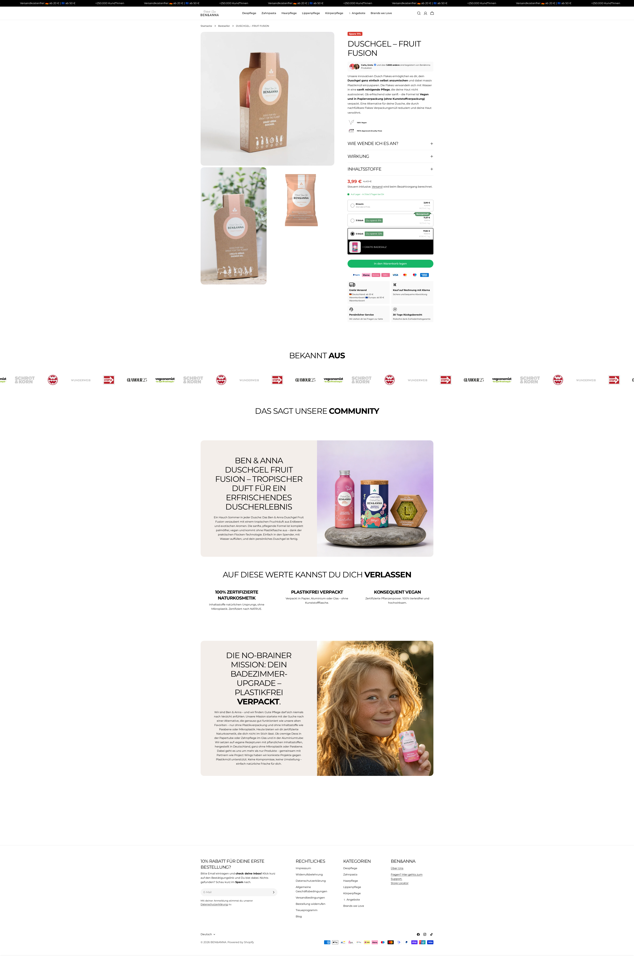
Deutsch (206, 934)
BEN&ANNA (218, 942)
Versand (377, 186)
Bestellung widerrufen (310, 903)
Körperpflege (352, 893)
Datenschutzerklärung (214, 904)
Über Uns (397, 868)
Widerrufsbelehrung (309, 874)
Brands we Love (353, 905)
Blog (299, 916)
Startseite (206, 25)
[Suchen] (419, 13)
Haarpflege (350, 880)
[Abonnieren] (273, 892)
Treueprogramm (306, 910)
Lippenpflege (352, 887)
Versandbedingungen (310, 897)
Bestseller (224, 25)
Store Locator (399, 883)
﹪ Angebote (351, 899)
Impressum (303, 868)
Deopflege (350, 868)
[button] (390, 205)
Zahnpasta (350, 874)
